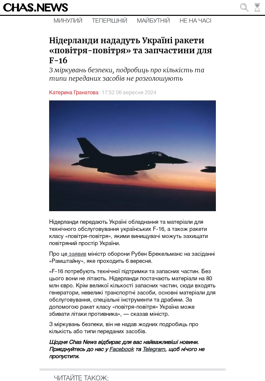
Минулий (68, 21)
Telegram (154, 349)
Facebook (121, 349)
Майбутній (153, 21)
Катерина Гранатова (74, 93)
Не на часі (195, 21)
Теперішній (109, 21)
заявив (76, 254)
